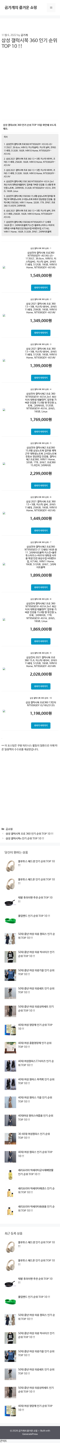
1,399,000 (41, 366)
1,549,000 (41, 276)
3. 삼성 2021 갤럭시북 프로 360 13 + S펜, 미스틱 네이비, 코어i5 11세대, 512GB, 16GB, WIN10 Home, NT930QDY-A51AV (29, 173)
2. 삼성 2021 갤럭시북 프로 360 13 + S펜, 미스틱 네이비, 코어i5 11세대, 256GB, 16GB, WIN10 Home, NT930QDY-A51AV (29, 162)
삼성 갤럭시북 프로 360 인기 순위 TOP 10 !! (30, 833)
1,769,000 (41, 420)
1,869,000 (41, 629)
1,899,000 (41, 575)
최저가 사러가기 (41, 287)
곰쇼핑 (9, 829)
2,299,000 (41, 473)
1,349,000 (41, 321)
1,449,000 (41, 518)
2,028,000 (41, 674)
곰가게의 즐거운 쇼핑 (21, 8)
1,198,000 (41, 713)
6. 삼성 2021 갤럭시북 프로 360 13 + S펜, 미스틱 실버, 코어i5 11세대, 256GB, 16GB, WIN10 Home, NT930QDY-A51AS (29, 213)
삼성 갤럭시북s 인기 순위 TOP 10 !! (25, 838)
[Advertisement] (30, 87)
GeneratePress (30, 1434)
